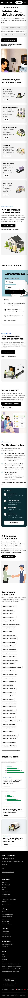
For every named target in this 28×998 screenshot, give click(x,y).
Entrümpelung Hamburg (9, 617)
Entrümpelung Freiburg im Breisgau (12, 667)
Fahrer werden (5, 931)
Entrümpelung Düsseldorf (9, 638)
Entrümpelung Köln (8, 613)
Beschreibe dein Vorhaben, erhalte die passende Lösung (11, 45)
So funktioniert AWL (7, 408)
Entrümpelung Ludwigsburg (10, 735)
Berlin (3, 954)
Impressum (4, 864)
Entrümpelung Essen (8, 731)
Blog (3, 889)
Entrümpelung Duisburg (9, 724)
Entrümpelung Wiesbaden (9, 738)
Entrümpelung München (9, 606)
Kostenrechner (5, 892)
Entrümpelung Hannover (9, 642)
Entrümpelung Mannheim (9, 692)
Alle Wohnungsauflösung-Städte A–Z (12, 966)
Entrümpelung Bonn (8, 685)
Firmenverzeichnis (6, 894)
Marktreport (5, 946)
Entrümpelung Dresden (9, 628)
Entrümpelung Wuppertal (9, 681)
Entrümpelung (5, 912)
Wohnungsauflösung (7, 914)
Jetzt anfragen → (14, 522)
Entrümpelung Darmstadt (9, 706)
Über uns (4, 882)
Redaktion (4, 901)
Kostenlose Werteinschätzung (9, 229)
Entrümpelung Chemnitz (9, 728)
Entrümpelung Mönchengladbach (11, 721)
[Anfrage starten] (14, 61)
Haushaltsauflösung (7, 916)
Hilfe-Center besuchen (8, 858)
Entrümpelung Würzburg (9, 713)
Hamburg (4, 956)
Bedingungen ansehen (10, 320)
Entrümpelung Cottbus (9, 663)
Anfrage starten (8, 225)
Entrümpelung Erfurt (8, 699)
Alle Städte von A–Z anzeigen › (11, 750)
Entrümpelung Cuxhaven (9, 742)
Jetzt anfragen (8, 352)
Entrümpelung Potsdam (9, 688)
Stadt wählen (9, 556)
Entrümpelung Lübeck (8, 717)
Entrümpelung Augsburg (9, 635)
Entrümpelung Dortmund (9, 653)
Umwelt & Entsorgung (7, 944)
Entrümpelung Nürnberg (9, 710)
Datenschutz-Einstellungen (8, 872)
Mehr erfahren (5, 552)
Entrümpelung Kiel (7, 631)
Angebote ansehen (9, 40)
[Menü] (25, 2)
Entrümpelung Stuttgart (9, 656)
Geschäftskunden (6, 936)
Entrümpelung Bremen (8, 646)
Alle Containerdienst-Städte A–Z (10, 971)
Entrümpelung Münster (9, 678)
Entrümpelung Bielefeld (9, 746)
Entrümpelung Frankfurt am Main (11, 624)
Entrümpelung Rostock (9, 696)
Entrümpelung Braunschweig (10, 660)
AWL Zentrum (6, 2)
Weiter (15, 292)
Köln (3, 961)
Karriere (4, 887)
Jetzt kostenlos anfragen (11, 404)
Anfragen (18, 2)
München (4, 959)
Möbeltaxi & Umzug (7, 924)
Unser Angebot (6, 885)
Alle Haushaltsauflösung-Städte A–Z (11, 969)
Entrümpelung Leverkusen (10, 674)
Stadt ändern (14, 7)
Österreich (20, 989)
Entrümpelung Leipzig (8, 621)
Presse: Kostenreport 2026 (9, 899)
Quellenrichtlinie (6, 904)
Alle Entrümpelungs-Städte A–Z (10, 964)
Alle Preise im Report (15, 552)
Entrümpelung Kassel (8, 671)
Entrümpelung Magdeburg (9, 649)
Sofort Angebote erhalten (8, 356)
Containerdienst (6, 919)
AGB (3, 868)
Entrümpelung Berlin (8, 610)
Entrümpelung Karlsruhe (9, 703)
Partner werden (6, 934)
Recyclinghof (5, 921)
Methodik (4, 897)
